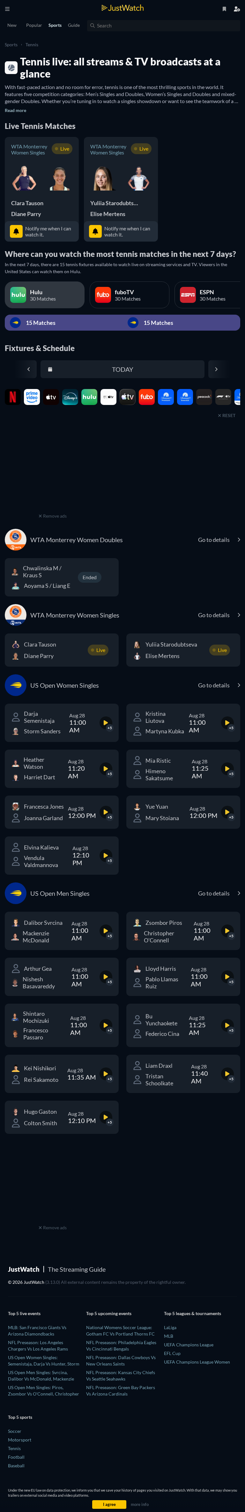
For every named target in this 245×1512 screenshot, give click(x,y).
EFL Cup (172, 1353)
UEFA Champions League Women (197, 1362)
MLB (168, 1336)
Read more (15, 110)
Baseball (16, 1465)
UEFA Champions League (188, 1344)
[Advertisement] (52, 472)
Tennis (32, 44)
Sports (11, 44)
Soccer (14, 1431)
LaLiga (170, 1327)
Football (16, 1457)
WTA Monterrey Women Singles (29, 149)
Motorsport (19, 1439)
